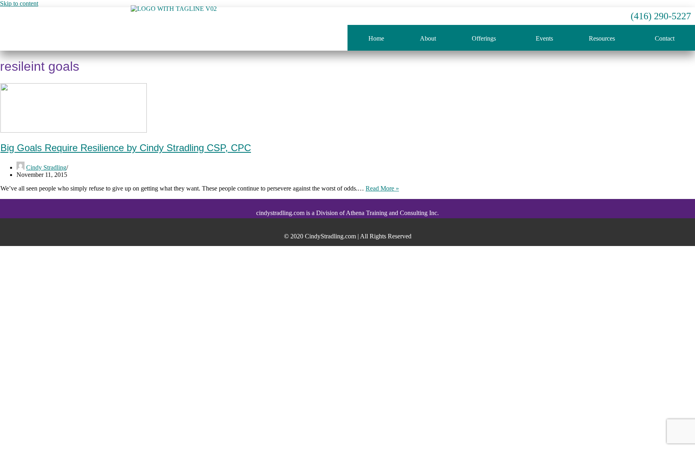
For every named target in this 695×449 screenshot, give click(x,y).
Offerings (484, 38)
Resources (602, 38)
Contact (664, 38)
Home (376, 38)
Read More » (382, 188)
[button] (486, 38)
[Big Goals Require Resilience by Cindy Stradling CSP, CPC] (73, 130)
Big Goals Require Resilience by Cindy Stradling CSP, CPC (125, 147)
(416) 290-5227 (661, 16)
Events (544, 38)
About (428, 38)
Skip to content (19, 3)
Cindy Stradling (46, 167)
